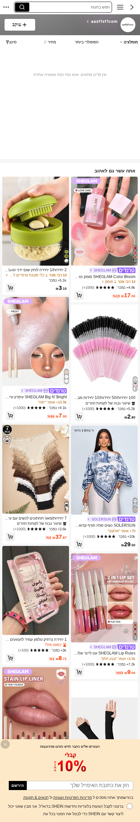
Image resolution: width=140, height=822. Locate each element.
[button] (132, 7)
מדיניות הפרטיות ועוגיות (72, 797)
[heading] (79, 21)
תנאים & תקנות (36, 797)
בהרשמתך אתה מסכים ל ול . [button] (77, 797)
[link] (127, 25)
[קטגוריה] (120, 7)
